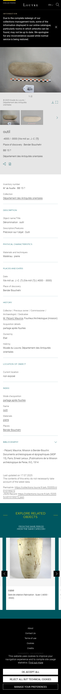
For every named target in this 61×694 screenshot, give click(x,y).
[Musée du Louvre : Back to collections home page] (30, 5)
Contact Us (30, 633)
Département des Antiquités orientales (23, 198)
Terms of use (30, 638)
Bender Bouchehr (12, 430)
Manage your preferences (30, 686)
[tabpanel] (30, 573)
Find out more (36, 662)
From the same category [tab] (31, 529)
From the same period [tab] (31, 526)
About (30, 628)
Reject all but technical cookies (30, 679)
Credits (30, 648)
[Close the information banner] (56, 27)
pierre (6, 420)
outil (5, 410)
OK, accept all (30, 672)
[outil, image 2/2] (32, 117)
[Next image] (55, 117)
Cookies (30, 643)
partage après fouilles (14, 400)
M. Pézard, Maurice (13, 318)
